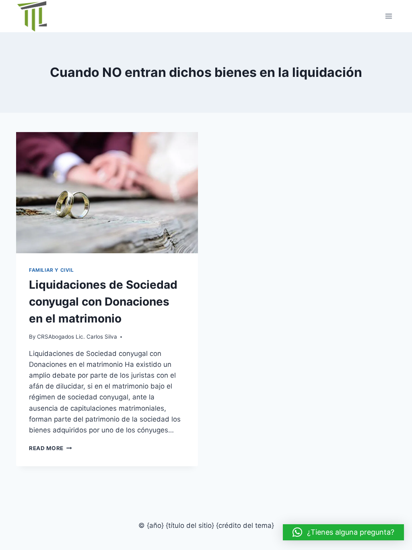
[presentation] (107, 192)
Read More (50, 448)
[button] (343, 532)
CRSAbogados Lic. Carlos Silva (77, 336)
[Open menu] (388, 16)
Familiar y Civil (51, 270)
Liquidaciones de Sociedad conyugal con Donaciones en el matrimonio (103, 301)
